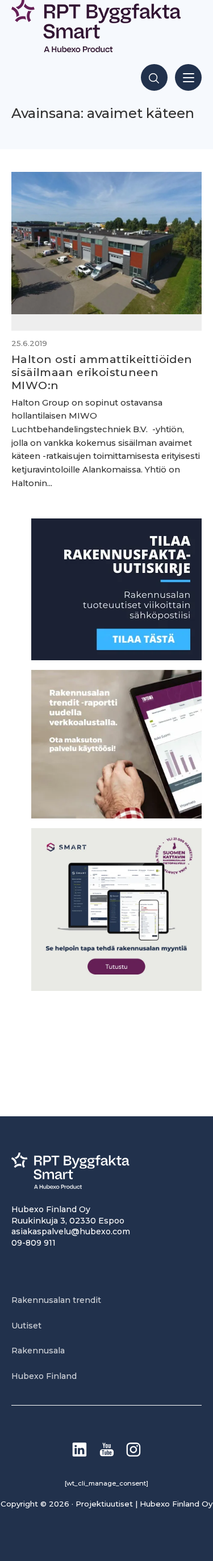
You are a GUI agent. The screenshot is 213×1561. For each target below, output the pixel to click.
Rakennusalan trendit (56, 1300)
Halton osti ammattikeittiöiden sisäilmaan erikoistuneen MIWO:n (102, 372)
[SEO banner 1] (116, 987)
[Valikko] (188, 77)
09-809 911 (33, 1243)
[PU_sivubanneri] (116, 815)
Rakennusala (38, 1350)
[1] (116, 657)
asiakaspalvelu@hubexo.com (70, 1231)
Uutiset (26, 1325)
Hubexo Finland (44, 1376)
